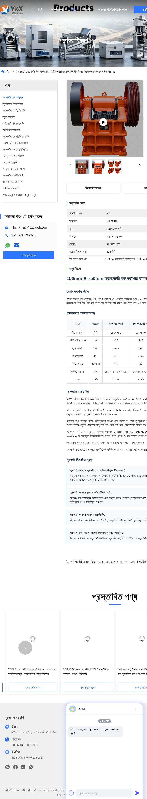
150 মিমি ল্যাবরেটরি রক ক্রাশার (88, 561)
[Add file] (71, 793)
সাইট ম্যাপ (26, 790)
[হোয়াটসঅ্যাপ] (8, 245)
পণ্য (73, 9)
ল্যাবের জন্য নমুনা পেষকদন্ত (120, 561)
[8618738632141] (31, 768)
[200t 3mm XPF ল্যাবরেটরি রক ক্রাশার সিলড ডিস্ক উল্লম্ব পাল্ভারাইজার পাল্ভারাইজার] (32, 639)
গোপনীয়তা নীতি (12, 790)
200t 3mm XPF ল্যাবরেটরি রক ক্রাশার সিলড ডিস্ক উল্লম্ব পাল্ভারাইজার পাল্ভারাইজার (32, 672)
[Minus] (137, 709)
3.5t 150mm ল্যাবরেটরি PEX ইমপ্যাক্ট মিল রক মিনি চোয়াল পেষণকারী (86, 672)
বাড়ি (40, 9)
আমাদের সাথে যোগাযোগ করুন (112, 9)
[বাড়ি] (11, 9)
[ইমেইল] (16, 245)
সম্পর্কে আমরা (56, 9)
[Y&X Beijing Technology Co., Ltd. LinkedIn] (23, 768)
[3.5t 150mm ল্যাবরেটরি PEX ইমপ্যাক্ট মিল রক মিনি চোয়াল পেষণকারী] (87, 639)
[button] (25, 648)
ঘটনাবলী (86, 9)
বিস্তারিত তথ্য (93, 188)
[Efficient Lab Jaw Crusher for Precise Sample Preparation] (105, 118)
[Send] (137, 793)
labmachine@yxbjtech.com (29, 227)
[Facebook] (15, 768)
